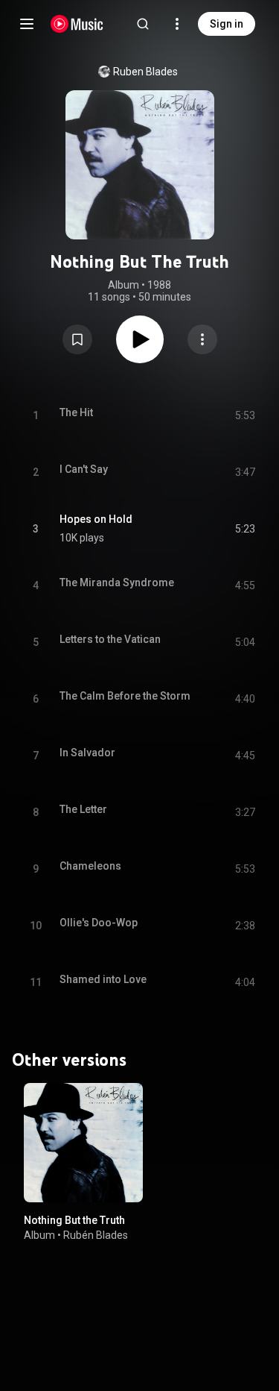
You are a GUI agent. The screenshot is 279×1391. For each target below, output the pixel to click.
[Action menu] (202, 339)
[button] (77, 339)
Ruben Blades (145, 72)
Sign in (226, 24)
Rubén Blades (95, 1235)
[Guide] (27, 24)
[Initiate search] (143, 24)
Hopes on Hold (96, 519)
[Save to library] (77, 339)
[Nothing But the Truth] (83, 1142)
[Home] (77, 24)
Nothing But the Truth (74, 1220)
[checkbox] (245, 529)
